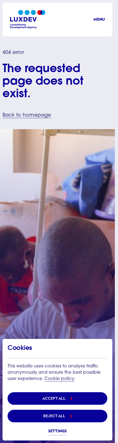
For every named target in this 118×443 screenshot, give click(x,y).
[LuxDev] (27, 19)
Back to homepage (27, 115)
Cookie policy (59, 379)
